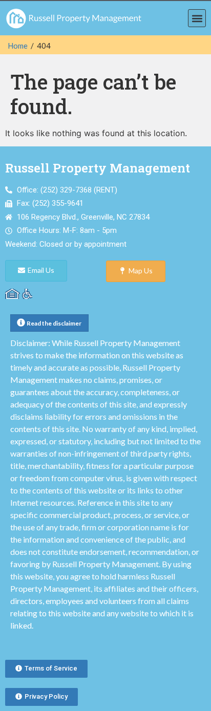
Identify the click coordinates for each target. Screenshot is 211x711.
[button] (197, 18)
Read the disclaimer (54, 323)
